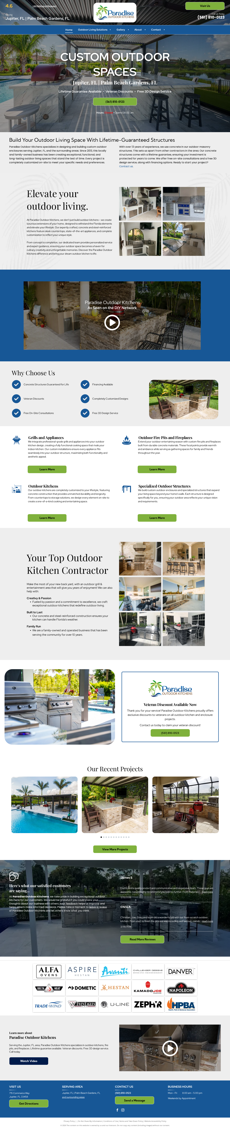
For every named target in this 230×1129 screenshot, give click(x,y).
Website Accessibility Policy (155, 1121)
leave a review (98, 907)
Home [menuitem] (68, 29)
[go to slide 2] (103, 837)
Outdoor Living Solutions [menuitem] (94, 29)
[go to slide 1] (101, 837)
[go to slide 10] (123, 837)
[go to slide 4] (108, 837)
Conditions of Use (110, 1121)
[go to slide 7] (116, 837)
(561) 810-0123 (123, 1093)
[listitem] (170, 707)
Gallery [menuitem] (121, 29)
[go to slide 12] (128, 837)
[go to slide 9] (121, 837)
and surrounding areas (73, 1097)
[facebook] (117, 1110)
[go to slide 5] (111, 837)
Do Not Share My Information (90, 1121)
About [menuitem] (138, 29)
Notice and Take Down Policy (131, 1121)
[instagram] (122, 1110)
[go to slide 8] (118, 837)
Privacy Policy (69, 1121)
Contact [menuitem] (156, 29)
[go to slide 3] (106, 837)
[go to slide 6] (113, 837)
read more (207, 892)
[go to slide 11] (126, 837)
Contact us (126, 166)
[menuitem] (127, 29)
